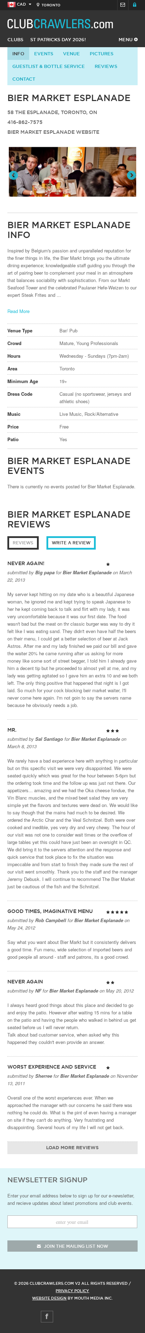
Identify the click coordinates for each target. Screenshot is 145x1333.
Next (131, 175)
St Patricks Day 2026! (58, 39)
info (18, 53)
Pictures (101, 53)
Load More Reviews (72, 1148)
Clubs (15, 39)
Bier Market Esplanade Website (53, 132)
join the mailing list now (75, 1246)
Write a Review (71, 542)
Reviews (106, 66)
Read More (18, 311)
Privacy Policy (72, 1291)
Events (43, 53)
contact (23, 78)
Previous (14, 175)
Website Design (49, 1298)
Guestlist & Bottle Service (48, 66)
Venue (71, 53)
